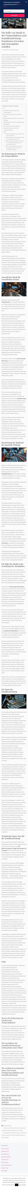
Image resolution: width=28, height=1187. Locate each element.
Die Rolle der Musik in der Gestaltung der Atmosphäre (14, 123)
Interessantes (5, 1148)
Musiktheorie (5, 1159)
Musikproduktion (6, 1157)
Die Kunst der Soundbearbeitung (12, 126)
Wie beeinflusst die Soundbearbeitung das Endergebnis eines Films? (15, 138)
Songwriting (4, 1168)
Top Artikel (4, 1170)
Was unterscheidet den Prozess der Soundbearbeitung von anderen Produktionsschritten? (14, 147)
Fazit (5, 132)
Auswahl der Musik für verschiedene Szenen (13, 115)
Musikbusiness (5, 1154)
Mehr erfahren (22, 1184)
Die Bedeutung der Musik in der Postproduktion (11, 111)
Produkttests (4, 1162)
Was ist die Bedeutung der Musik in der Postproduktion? (15, 134)
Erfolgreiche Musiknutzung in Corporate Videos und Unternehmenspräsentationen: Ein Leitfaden (14, 1135)
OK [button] (16, 1184)
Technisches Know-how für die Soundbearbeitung (11, 129)
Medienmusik (7, 1125)
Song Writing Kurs (6, 1165)
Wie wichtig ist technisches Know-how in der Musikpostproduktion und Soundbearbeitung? (15, 142)
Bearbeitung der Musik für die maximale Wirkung (13, 119)
